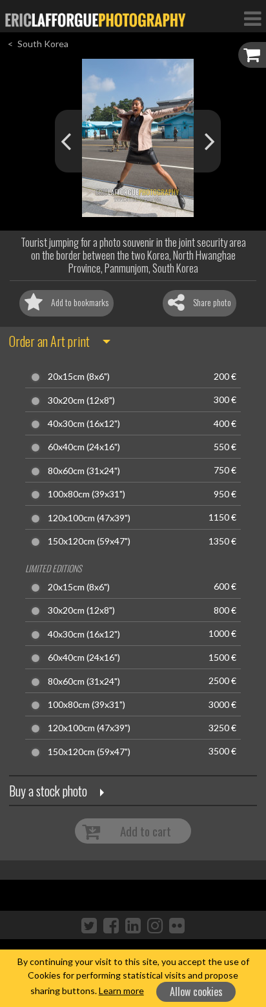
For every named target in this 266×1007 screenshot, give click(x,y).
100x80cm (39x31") (86, 494)
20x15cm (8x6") (79, 376)
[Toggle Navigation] (252, 18)
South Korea (42, 43)
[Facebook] (111, 925)
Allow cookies (196, 991)
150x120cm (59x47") (89, 541)
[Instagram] (155, 925)
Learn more (121, 990)
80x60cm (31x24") (84, 471)
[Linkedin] (133, 925)
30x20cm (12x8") (81, 400)
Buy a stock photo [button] (48, 790)
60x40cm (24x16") (84, 447)
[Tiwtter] (89, 925)
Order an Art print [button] (49, 341)
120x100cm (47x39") (89, 518)
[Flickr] (177, 925)
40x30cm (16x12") (84, 424)
